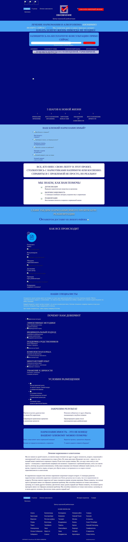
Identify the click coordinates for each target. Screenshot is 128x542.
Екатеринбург (48, 516)
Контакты (27, 12)
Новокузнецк (34, 528)
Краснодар (33, 516)
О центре (34, 8)
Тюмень (60, 525)
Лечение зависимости (46, 8)
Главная (27, 8)
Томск (32, 525)
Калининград (48, 513)
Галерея (93, 498)
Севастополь (90, 534)
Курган (74, 525)
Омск (46, 528)
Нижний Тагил (76, 516)
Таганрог (61, 519)
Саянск (46, 534)
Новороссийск (77, 513)
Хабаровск (33, 534)
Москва (74, 519)
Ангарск (74, 531)
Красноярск (76, 534)
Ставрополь (90, 531)
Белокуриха (62, 513)
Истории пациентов (83, 498)
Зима (60, 531)
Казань (74, 522)
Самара (88, 513)
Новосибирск (62, 528)
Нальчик (89, 516)
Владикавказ (62, 522)
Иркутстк (47, 531)
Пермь (32, 522)
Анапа (32, 513)
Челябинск (47, 525)
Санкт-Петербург (91, 522)
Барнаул (75, 528)
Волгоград (47, 522)
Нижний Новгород (92, 525)
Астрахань (89, 519)
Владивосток (62, 534)
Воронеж (33, 519)
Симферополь (91, 528)
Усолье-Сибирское (36, 531)
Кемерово (61, 516)
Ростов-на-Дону (49, 519)
